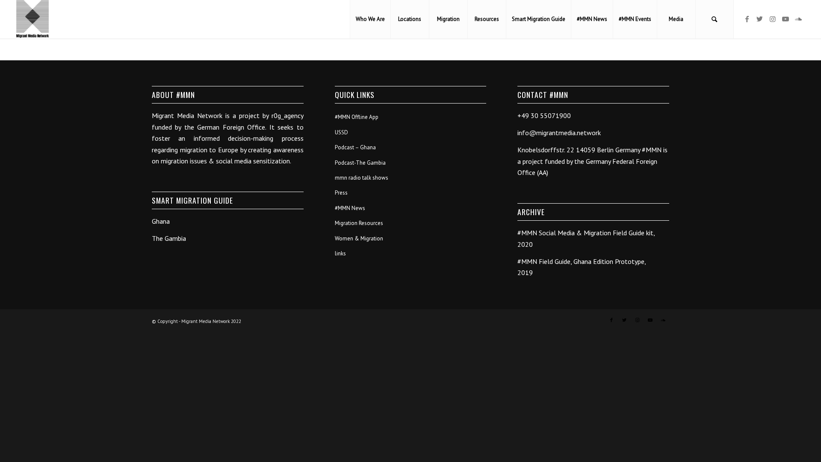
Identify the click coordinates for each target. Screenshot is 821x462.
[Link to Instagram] (772, 18)
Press (341, 192)
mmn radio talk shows (361, 177)
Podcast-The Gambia (360, 162)
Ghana (161, 221)
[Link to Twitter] (759, 18)
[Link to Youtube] (785, 18)
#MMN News (350, 208)
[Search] (714, 19)
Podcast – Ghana (355, 147)
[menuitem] (370, 19)
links (340, 253)
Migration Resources (359, 223)
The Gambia (169, 238)
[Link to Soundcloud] (798, 18)
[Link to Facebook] (747, 18)
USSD (341, 132)
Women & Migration (359, 238)
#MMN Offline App (356, 117)
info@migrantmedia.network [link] (559, 132)
